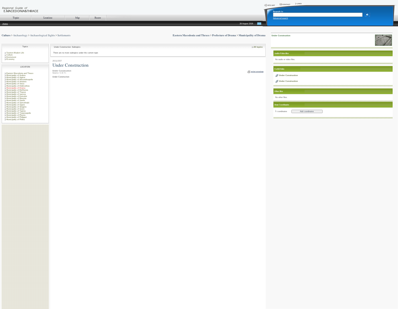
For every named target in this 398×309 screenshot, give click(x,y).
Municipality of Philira (15, 119)
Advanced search (280, 18)
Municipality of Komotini (16, 96)
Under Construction (281, 36)
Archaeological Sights (42, 35)
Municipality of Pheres (15, 115)
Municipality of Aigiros (15, 77)
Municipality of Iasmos (16, 94)
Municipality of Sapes (15, 105)
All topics (258, 47)
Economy (10, 59)
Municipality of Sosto (15, 109)
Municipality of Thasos (16, 92)
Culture (6, 35)
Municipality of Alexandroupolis (19, 79)
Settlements (63, 35)
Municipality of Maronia (16, 98)
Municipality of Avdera (15, 75)
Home (5, 24)
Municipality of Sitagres (16, 107)
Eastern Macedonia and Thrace (19, 73)
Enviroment (11, 57)
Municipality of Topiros (16, 111)
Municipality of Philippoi (16, 117)
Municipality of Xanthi (15, 100)
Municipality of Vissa (15, 84)
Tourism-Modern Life (15, 53)
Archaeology (20, 35)
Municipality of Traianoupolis (18, 113)
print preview (257, 72)
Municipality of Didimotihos (18, 86)
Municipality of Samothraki (17, 103)
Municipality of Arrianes (16, 82)
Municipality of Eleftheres (17, 90)
